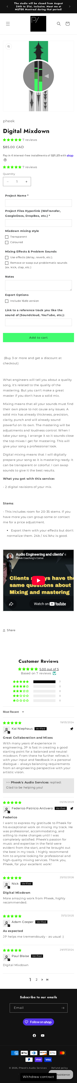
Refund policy (59, 1068)
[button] (8, 23)
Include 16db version (24, 300)
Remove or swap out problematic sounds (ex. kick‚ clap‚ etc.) (36, 265)
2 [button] (37, 979)
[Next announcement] (69, 6)
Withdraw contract (38, 1077)
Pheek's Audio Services (33, 1068)
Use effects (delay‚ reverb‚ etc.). (31, 257)
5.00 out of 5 (49, 669)
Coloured (16, 242)
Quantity (9, 173)
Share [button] (11, 630)
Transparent (18, 236)
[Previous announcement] (7, 6)
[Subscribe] (63, 1008)
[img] (12, 723)
